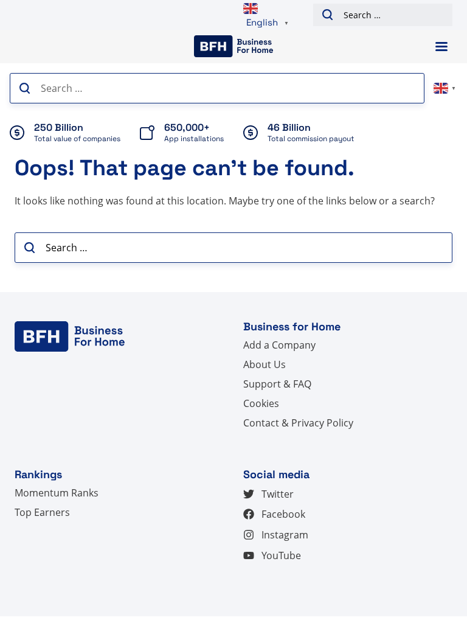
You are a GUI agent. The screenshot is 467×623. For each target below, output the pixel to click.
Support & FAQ (277, 384)
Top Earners (42, 512)
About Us (264, 364)
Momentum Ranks (57, 492)
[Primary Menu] (441, 46)
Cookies (261, 403)
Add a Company (279, 345)
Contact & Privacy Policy (298, 423)
